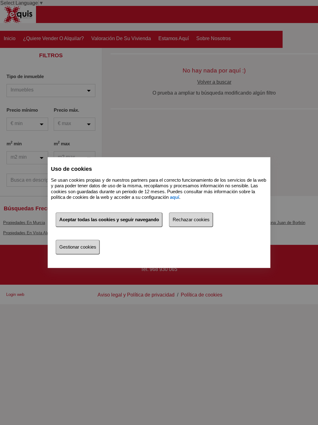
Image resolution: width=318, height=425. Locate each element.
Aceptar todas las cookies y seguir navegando (109, 219)
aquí (174, 197)
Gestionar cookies (77, 247)
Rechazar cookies (191, 219)
